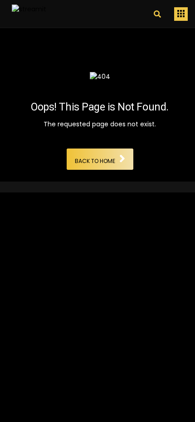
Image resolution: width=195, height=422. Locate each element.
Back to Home (95, 161)
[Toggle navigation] (181, 14)
